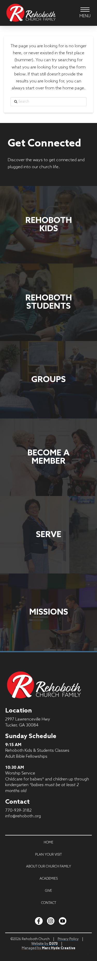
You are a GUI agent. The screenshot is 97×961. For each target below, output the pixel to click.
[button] (85, 13)
